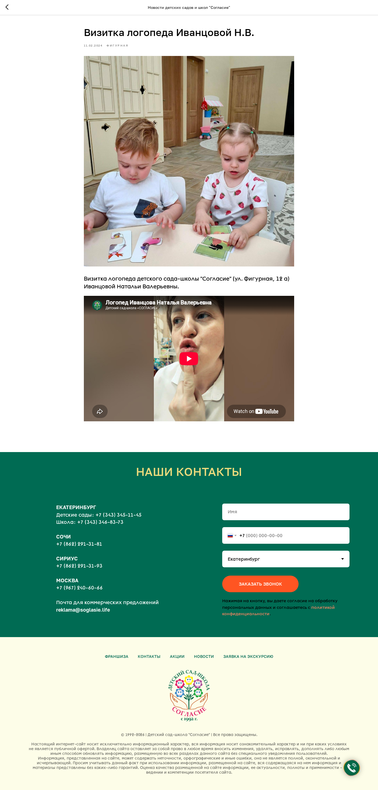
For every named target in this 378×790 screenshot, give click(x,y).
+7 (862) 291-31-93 (79, 566)
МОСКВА (67, 580)
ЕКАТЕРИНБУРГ (76, 507)
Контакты (149, 656)
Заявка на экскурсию (248, 656)
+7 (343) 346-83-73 (100, 522)
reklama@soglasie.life (83, 610)
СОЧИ (63, 536)
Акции (177, 656)
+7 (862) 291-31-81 (79, 544)
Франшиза (116, 656)
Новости (204, 656)
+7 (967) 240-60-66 (79, 588)
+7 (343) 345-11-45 (118, 515)
